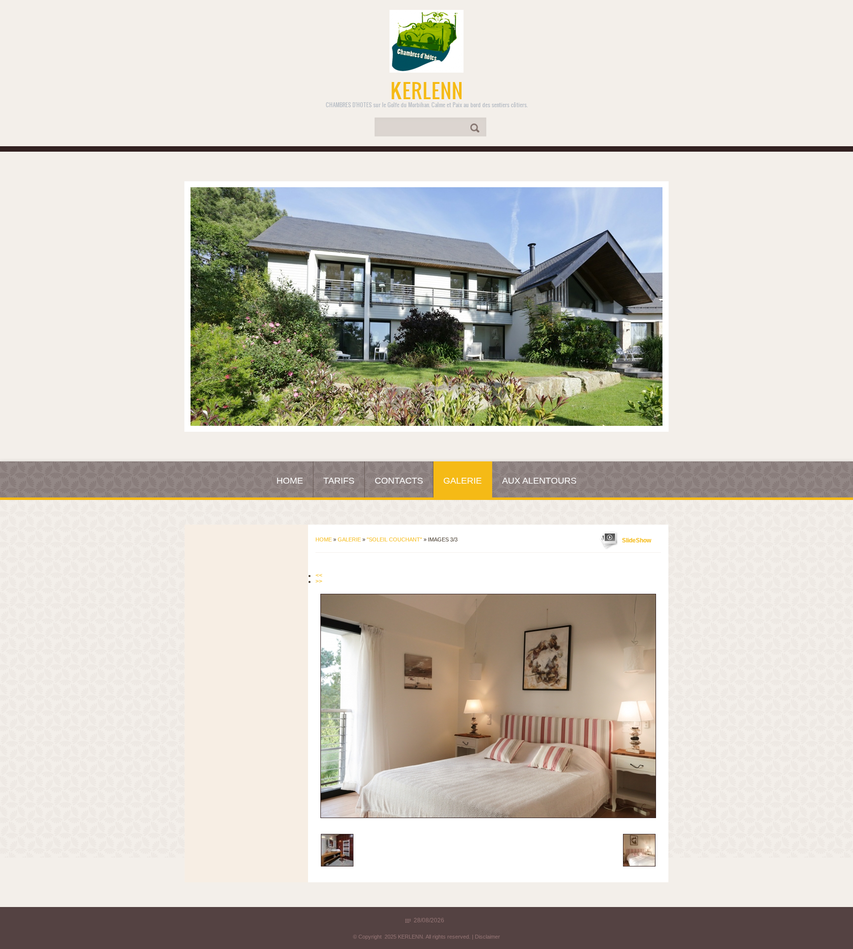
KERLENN (426, 90)
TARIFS (338, 481)
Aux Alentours (539, 481)
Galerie (462, 481)
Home (289, 481)
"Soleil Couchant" (394, 539)
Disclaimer (487, 937)
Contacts (399, 481)
